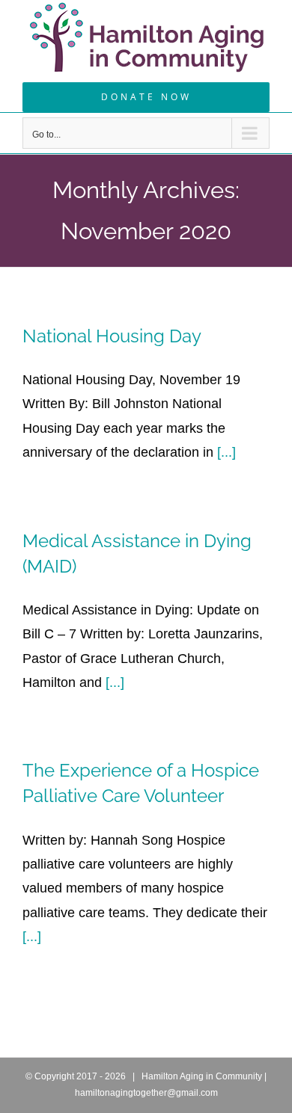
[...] (226, 452)
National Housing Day (111, 336)
